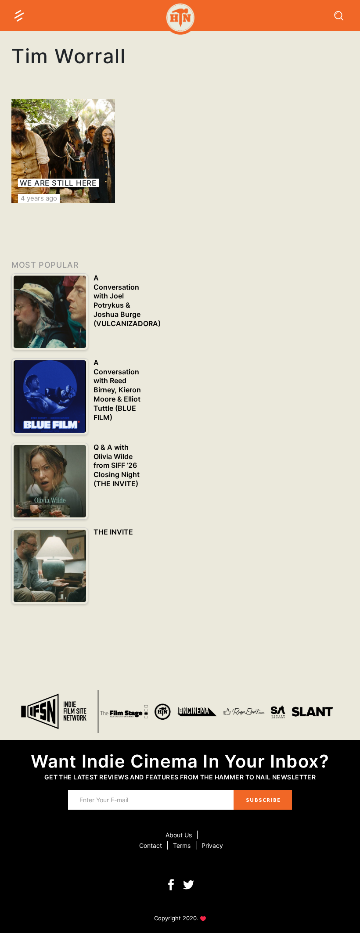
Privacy (212, 845)
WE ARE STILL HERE (58, 183)
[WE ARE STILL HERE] (63, 151)
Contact (150, 845)
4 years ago (39, 198)
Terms (182, 845)
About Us (179, 835)
